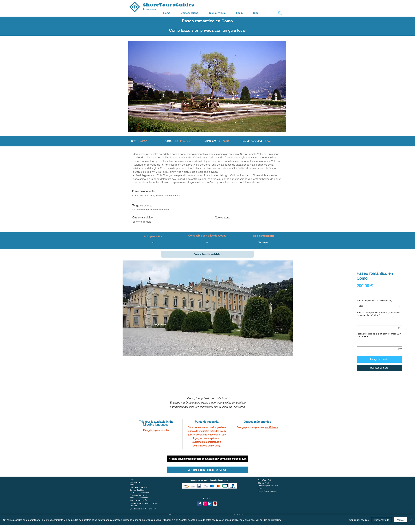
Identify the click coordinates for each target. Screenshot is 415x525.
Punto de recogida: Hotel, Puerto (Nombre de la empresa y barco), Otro (379, 313)
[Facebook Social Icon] (199, 504)
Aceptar (400, 519)
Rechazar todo (381, 519)
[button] (192, 13)
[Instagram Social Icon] (205, 504)
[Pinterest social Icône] (215, 504)
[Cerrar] (411, 519)
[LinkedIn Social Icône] (210, 504)
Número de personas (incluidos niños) (375, 300)
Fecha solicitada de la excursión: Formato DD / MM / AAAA (379, 335)
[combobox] (379, 306)
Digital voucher (365, 294)
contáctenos (271, 427)
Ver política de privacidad (269, 519)
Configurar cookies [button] (359, 519)
